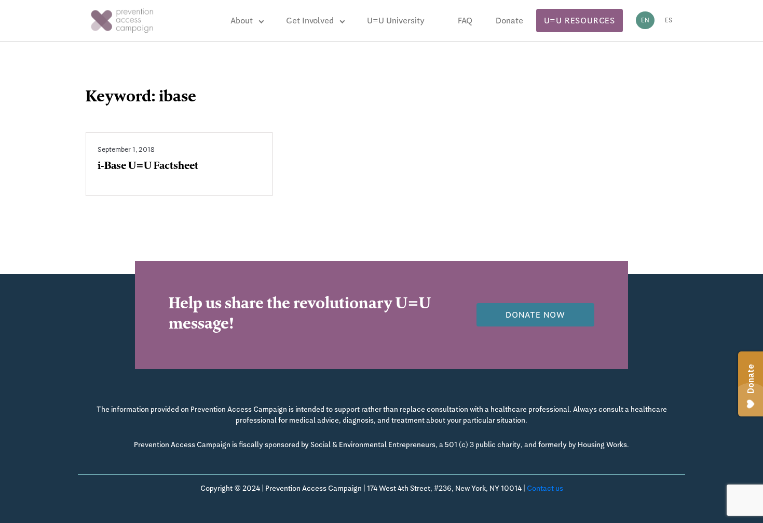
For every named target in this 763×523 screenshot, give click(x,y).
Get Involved (310, 20)
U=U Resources (579, 20)
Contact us (545, 488)
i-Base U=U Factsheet (148, 167)
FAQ (465, 20)
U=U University (396, 20)
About (241, 20)
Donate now (535, 315)
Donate (509, 20)
